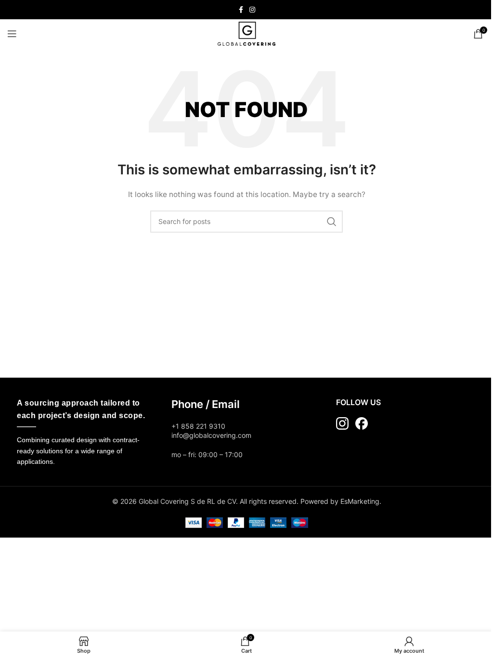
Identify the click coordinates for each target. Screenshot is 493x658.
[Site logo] (246, 33)
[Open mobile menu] (12, 33)
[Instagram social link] (252, 9)
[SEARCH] (332, 222)
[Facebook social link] (240, 9)
